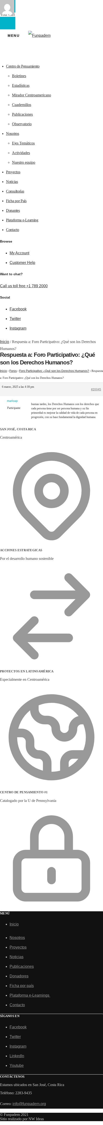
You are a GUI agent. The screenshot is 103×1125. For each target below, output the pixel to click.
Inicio (4, 342)
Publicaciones (22, 966)
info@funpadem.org (29, 1104)
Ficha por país (22, 986)
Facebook (18, 309)
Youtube (17, 1065)
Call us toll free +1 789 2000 (24, 286)
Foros (13, 371)
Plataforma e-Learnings (30, 995)
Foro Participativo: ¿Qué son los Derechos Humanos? (54, 371)
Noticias (16, 957)
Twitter (15, 319)
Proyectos (18, 947)
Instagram (18, 328)
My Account (19, 253)
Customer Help (22, 263)
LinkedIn (17, 1056)
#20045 (96, 389)
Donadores (19, 976)
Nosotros (17, 938)
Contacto (17, 1005)
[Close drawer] (7, 23)
